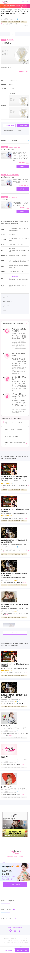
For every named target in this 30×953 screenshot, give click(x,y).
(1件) (15, 701)
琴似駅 (22, 244)
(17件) (10, 515)
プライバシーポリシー (8, 942)
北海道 (10, 244)
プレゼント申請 (15, 884)
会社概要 (18, 942)
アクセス (28, 34)
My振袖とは (13, 938)
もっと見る (25, 140)
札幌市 (14, 244)
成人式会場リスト (16, 940)
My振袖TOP (6, 938)
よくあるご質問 (6, 940)
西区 (19, 244)
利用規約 (25, 940)
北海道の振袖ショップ (18, 9)
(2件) (15, 610)
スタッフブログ (21, 938)
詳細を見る (23, 166)
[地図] (26, 518)
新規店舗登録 (25, 942)
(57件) (10, 483)
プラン (12, 34)
